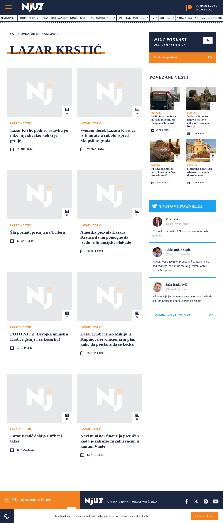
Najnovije (9, 18)
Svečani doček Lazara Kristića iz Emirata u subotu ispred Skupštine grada (108, 135)
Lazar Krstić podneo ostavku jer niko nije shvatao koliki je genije (39, 135)
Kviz (154, 18)
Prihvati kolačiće (204, 516)
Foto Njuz (141, 18)
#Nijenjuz (167, 18)
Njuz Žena (184, 18)
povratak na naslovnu (38, 33)
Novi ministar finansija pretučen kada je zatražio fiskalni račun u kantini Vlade (109, 441)
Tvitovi (34, 18)
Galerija (87, 18)
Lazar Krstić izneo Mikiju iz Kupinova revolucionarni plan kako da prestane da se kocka (107, 339)
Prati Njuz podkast (165, 57)
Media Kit (125, 501)
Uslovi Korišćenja (144, 501)
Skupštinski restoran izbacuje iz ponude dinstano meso (199, 172)
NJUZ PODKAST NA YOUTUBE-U (170, 42)
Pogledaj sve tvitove (171, 314)
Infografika (105, 18)
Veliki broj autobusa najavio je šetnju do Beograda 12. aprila (163, 119)
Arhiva (199, 18)
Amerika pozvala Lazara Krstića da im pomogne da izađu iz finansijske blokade (105, 237)
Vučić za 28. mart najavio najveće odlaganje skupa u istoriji (198, 121)
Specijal (124, 18)
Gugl (74, 18)
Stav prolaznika (55, 18)
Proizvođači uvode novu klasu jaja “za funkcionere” (163, 172)
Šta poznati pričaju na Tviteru (37, 232)
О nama (112, 501)
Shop (22, 18)
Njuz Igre (214, 18)
